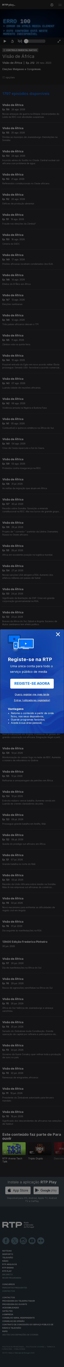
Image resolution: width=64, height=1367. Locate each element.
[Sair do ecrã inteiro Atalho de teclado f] (59, 1363)
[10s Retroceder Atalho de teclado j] (12, 1363)
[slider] (35, 1363)
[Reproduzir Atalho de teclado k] (5, 1363)
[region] (32, 683)
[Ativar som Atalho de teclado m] (20, 1363)
